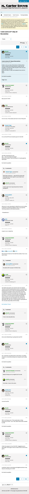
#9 (26, 285)
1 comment (8, 260)
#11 (26, 353)
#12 (26, 399)
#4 (26, 134)
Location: (7, 92)
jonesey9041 (10, 251)
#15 (26, 465)
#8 (26, 248)
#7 (26, 228)
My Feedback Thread (6, 304)
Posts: (6, 57)
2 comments (8, 168)
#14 (26, 443)
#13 (26, 417)
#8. (25, 263)
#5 (26, 153)
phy (4, 251)
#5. (25, 171)
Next (26, 47)
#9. (25, 313)
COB (16, 251)
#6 (26, 204)
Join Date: (7, 56)
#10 (26, 334)
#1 (26, 61)
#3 (26, 116)
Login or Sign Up (23, 1)
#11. (25, 370)
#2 (26, 96)
